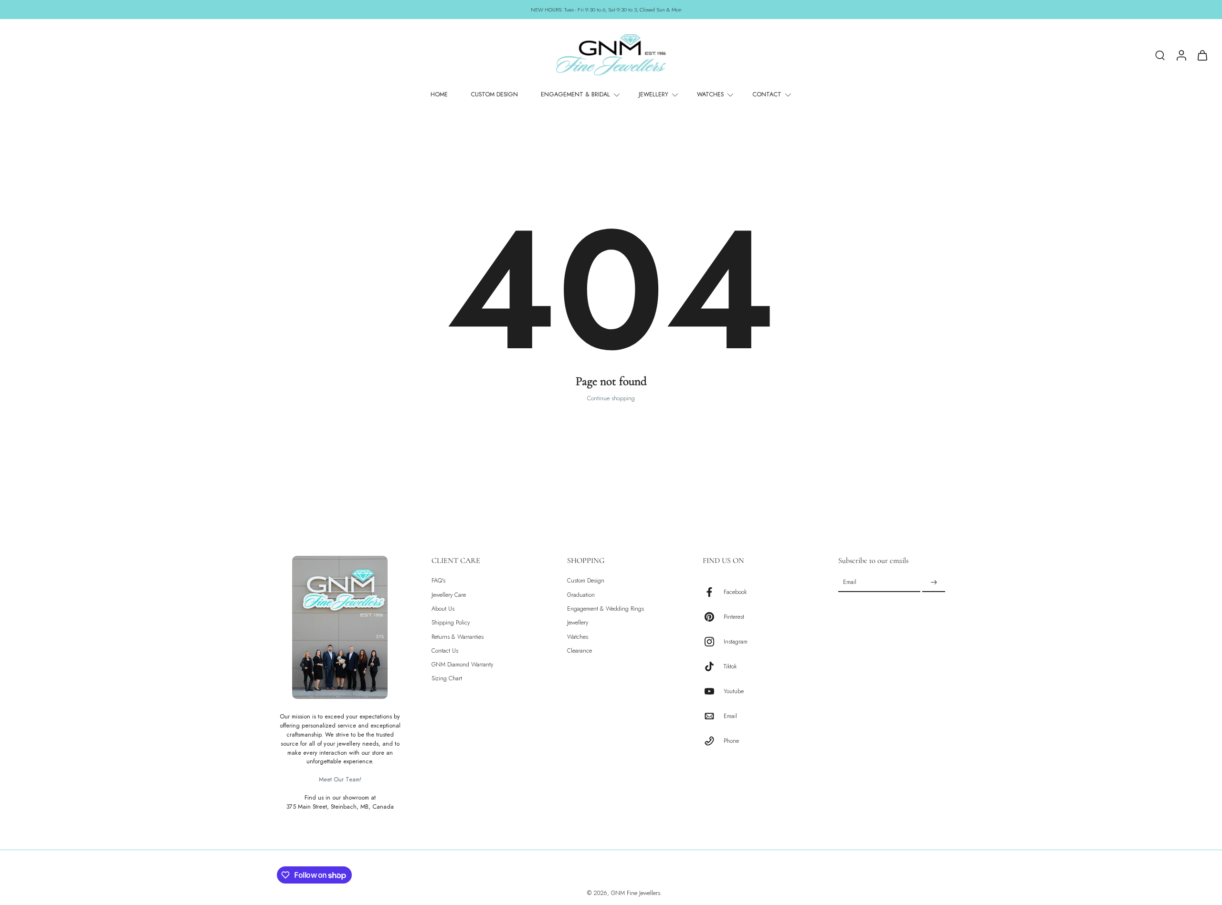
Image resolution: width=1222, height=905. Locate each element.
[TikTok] (713, 666)
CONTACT (766, 94)
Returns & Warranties (458, 637)
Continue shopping (611, 398)
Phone (731, 741)
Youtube (734, 691)
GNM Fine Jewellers (635, 893)
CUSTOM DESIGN (494, 94)
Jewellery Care (449, 595)
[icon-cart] (1201, 54)
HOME (439, 94)
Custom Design (585, 581)
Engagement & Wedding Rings (605, 609)
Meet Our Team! (340, 779)
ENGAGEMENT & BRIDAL (575, 94)
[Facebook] (713, 592)
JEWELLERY (653, 94)
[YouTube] (713, 691)
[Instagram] (713, 641)
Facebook (735, 592)
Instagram (736, 641)
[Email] (713, 716)
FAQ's (438, 581)
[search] (1159, 54)
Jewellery (577, 623)
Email (730, 716)
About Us (443, 609)
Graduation (581, 595)
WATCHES (710, 94)
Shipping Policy (451, 623)
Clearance (579, 651)
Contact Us (445, 651)
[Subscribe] (933, 582)
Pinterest (734, 617)
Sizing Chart (447, 679)
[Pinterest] (713, 616)
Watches (577, 637)
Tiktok (730, 666)
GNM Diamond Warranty (462, 665)
